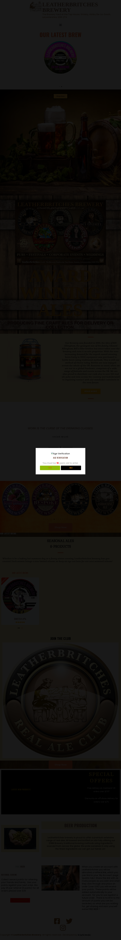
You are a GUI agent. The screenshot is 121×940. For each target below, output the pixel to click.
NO (70, 468)
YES (50, 468)
